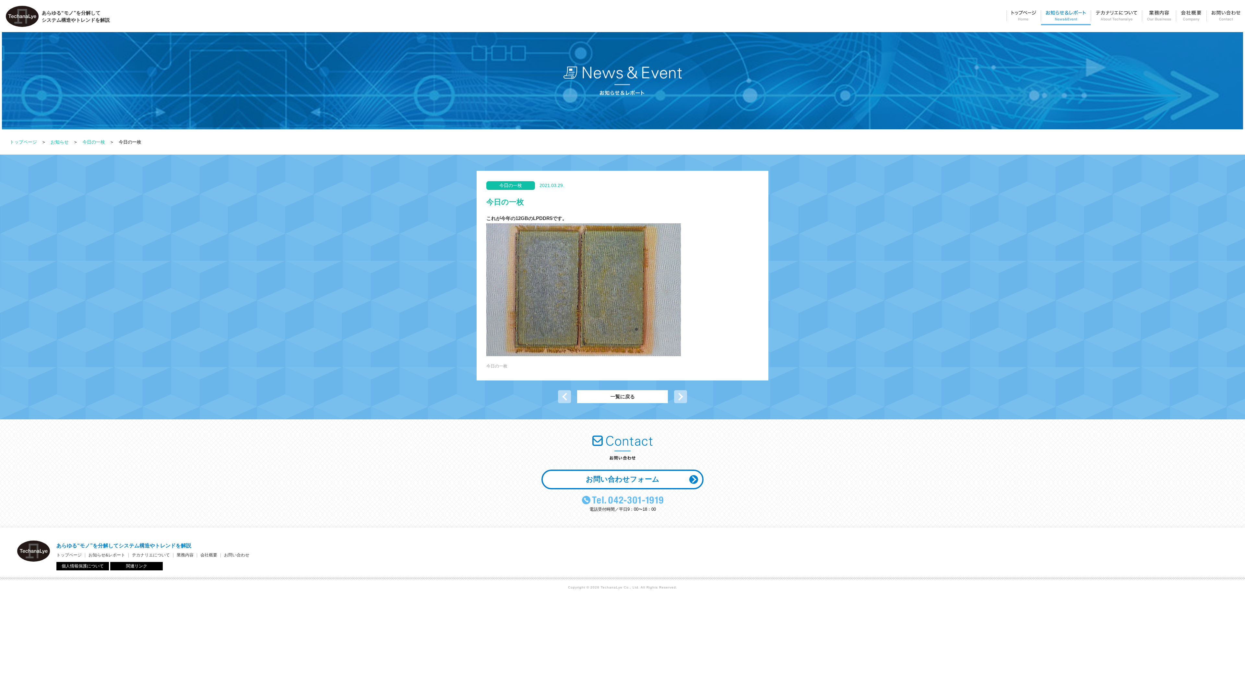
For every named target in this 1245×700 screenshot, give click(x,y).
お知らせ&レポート (107, 555)
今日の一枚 (93, 142)
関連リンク (136, 566)
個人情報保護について (83, 566)
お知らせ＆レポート (1066, 18)
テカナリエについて (1116, 18)
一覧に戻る (623, 396)
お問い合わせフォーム (622, 479)
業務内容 (1159, 18)
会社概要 (1191, 18)
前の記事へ (564, 396)
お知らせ (60, 142)
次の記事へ (680, 396)
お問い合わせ (1225, 18)
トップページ (1023, 18)
